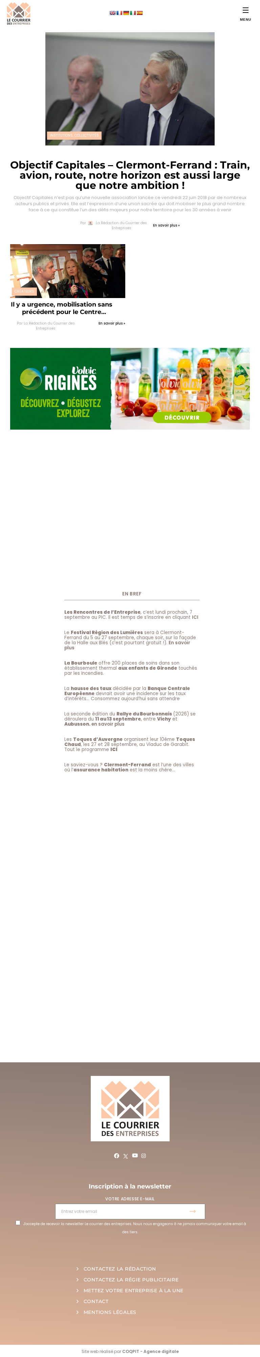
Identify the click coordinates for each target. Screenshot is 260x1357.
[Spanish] (139, 13)
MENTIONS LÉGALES (110, 1312)
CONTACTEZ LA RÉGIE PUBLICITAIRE (131, 1280)
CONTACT (96, 1301)
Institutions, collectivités (74, 135)
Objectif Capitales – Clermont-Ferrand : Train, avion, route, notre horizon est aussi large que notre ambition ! (130, 175)
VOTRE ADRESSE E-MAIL (130, 1199)
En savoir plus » (166, 225)
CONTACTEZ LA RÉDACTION (120, 1269)
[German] (126, 13)
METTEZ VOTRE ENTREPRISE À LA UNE (133, 1290)
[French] (119, 13)
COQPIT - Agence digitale (150, 1351)
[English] (112, 13)
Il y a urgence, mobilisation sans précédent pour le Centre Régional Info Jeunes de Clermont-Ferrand (61, 308)
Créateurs (24, 291)
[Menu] (245, 10)
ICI (195, 617)
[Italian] (133, 13)
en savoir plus (108, 724)
